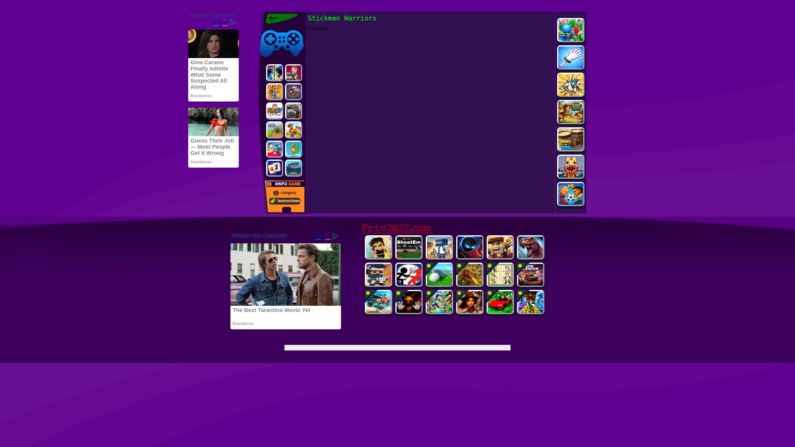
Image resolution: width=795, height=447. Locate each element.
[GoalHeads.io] (570, 203)
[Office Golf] (439, 284)
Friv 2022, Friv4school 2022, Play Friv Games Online (280, 19)
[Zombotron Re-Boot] (293, 91)
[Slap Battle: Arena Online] (570, 66)
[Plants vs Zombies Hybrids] (293, 111)
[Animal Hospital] (570, 175)
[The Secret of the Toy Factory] (409, 311)
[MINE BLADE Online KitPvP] (439, 311)
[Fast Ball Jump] (274, 129)
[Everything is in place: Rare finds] (469, 311)
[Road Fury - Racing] (378, 311)
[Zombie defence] (570, 39)
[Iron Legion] (530, 284)
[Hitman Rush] (378, 256)
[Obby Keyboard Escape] (530, 311)
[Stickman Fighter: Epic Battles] (409, 284)
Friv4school (269, 28)
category (289, 192)
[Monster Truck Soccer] (293, 168)
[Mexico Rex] (530, 256)
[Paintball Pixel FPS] (439, 256)
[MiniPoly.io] (293, 72)
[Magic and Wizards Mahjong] (274, 168)
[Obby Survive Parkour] (274, 149)
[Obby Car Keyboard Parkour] (500, 311)
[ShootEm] (409, 256)
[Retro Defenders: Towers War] (274, 91)
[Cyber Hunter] (378, 284)
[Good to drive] (293, 129)
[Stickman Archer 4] (469, 256)
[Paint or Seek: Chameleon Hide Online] (570, 148)
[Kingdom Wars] (570, 94)
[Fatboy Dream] (274, 111)
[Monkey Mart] (293, 149)
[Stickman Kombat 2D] (274, 72)
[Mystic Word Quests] (570, 121)
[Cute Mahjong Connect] (500, 284)
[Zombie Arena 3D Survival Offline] (500, 256)
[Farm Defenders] (469, 284)
